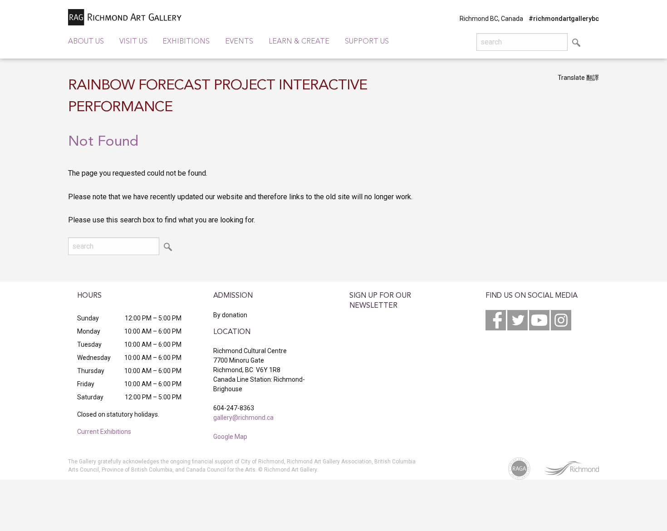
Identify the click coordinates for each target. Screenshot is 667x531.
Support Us (367, 41)
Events (239, 41)
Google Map (230, 436)
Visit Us (133, 41)
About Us (86, 41)
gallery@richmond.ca (243, 417)
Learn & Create (299, 41)
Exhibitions (186, 41)
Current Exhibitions (104, 431)
